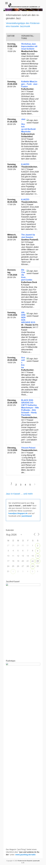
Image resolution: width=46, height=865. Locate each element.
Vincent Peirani (28, 447)
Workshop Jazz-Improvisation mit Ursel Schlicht (29, 46)
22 (33, 561)
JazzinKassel (27, 516)
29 (33, 566)
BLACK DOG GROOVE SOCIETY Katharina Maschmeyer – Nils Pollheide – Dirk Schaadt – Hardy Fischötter (30, 407)
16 (38, 555)
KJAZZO (25, 164)
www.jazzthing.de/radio (25, 854)
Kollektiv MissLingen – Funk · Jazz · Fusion (29, 84)
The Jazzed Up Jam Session (28, 235)
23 (38, 560)
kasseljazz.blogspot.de (18, 513)
